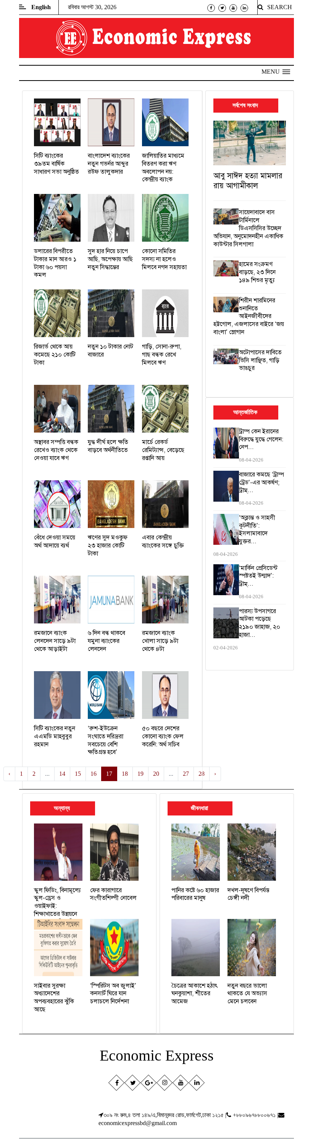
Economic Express (157, 1055)
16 (93, 773)
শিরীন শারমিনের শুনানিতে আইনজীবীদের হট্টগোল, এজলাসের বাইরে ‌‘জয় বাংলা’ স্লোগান (248, 316)
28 (201, 773)
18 (125, 773)
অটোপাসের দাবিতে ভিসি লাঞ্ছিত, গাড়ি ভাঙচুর (260, 360)
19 (140, 773)
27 (186, 773)
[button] (276, 72)
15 (78, 773)
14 (62, 773)
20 (156, 773)
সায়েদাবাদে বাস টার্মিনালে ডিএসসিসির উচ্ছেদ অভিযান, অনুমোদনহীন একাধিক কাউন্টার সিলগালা (248, 228)
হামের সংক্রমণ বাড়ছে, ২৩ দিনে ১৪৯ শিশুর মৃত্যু (257, 272)
